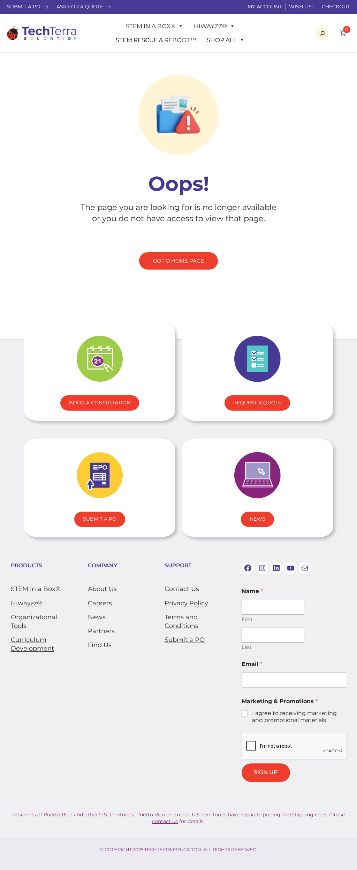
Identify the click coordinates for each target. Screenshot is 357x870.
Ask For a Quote (79, 6)
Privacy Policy (186, 603)
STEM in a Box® (150, 26)
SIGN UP (266, 772)
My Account (265, 6)
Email (252, 664)
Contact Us (182, 589)
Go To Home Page (178, 261)
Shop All (222, 40)
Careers (100, 603)
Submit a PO (23, 6)
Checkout (336, 6)
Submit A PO (99, 519)
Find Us (100, 645)
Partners (101, 631)
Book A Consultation (99, 402)
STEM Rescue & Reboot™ (156, 40)
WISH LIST (301, 6)
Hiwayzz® (210, 26)
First (247, 619)
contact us (165, 821)
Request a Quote (257, 402)
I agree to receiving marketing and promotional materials (294, 717)
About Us (102, 589)
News (257, 519)
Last (247, 647)
